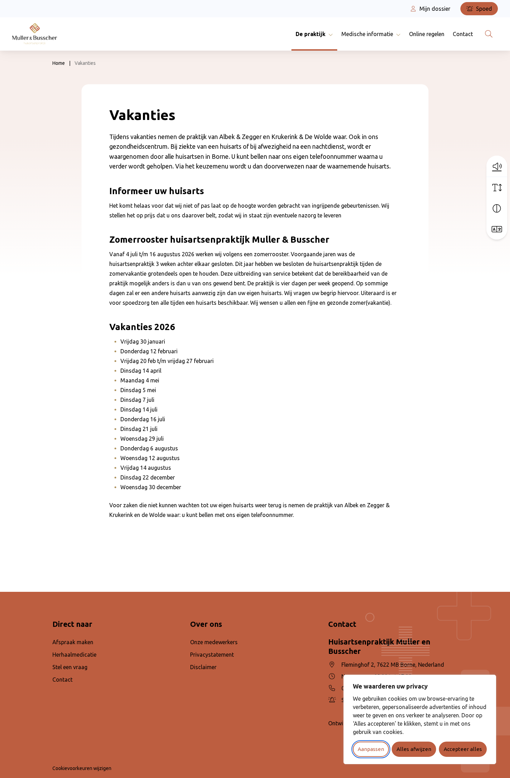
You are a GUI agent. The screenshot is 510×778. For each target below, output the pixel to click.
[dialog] (419, 719)
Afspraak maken (72, 642)
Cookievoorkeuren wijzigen (81, 768)
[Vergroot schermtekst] (496, 187)
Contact (463, 34)
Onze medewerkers (214, 642)
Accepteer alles (463, 749)
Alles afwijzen (414, 749)
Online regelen (426, 34)
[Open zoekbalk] (489, 34)
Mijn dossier (434, 9)
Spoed (483, 9)
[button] (496, 166)
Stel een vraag (69, 667)
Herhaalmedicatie (74, 654)
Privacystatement (212, 654)
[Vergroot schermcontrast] (496, 208)
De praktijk (310, 34)
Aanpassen (371, 749)
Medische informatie (367, 34)
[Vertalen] (496, 229)
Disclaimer (203, 667)
